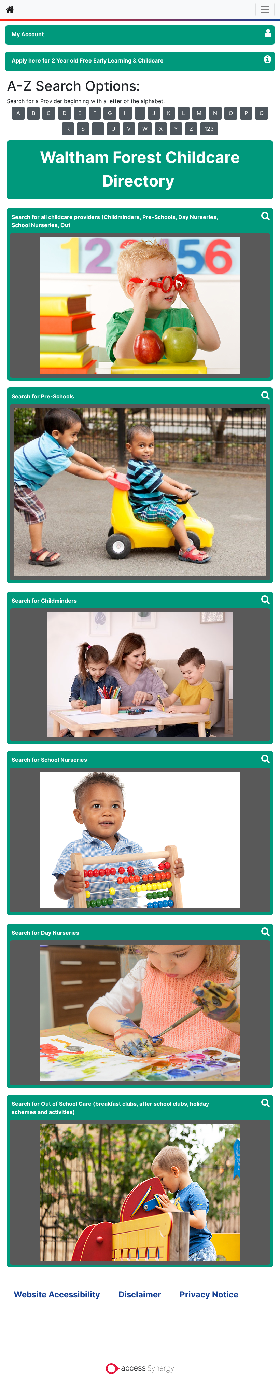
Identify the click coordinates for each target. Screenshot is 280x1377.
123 (209, 128)
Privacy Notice (209, 1294)
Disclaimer (139, 1294)
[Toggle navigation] (265, 9)
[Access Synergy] (140, 1368)
